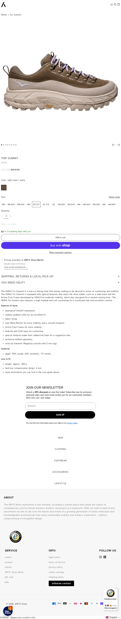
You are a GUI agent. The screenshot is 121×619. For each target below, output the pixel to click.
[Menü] (116, 589)
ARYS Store (21, 604)
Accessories (60, 472)
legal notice (54, 557)
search (8, 557)
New (60, 438)
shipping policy (56, 577)
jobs (7, 582)
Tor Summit (15, 15)
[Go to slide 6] (11, 144)
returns (8, 567)
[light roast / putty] (4, 187)
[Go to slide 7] (13, 144)
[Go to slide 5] (9, 144)
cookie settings (56, 572)
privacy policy (56, 567)
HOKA (4, 162)
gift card (9, 577)
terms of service (57, 562)
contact (8, 562)
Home (4, 15)
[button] (115, 4)
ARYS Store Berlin (14, 572)
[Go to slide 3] (5, 144)
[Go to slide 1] (1, 144)
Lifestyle (60, 483)
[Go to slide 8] (16, 144)
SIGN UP (60, 415)
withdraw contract (61, 583)
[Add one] (10, 216)
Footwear (60, 460)
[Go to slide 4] (7, 144)
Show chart (114, 197)
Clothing (60, 449)
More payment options (60, 252)
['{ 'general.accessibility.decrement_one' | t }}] (2, 216)
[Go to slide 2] (3, 144)
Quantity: (5, 211)
